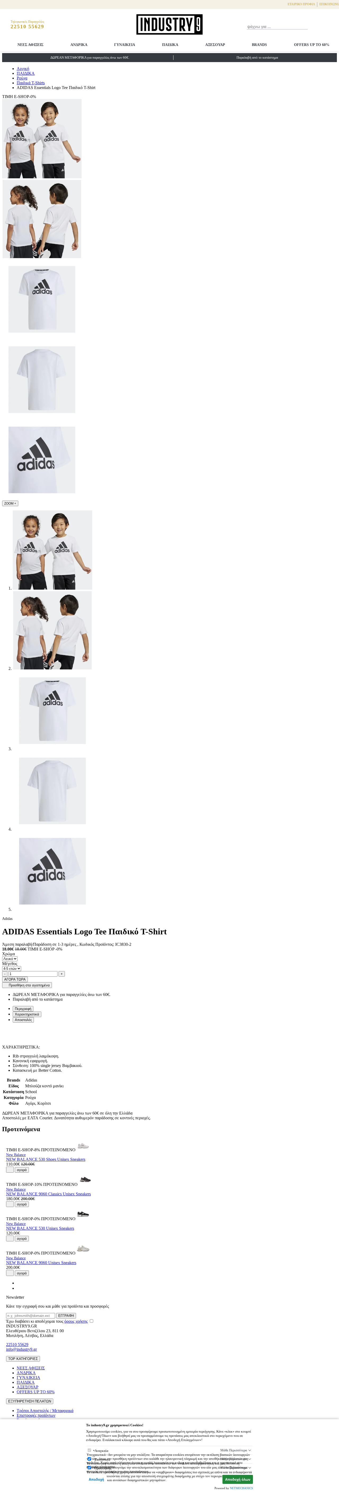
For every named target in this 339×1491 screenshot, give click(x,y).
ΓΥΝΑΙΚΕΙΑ (124, 45)
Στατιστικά (102, 1459)
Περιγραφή (23, 1009)
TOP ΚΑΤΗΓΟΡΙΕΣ (23, 1359)
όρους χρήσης (76, 1321)
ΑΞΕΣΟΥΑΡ (215, 45)
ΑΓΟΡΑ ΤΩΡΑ (15, 979)
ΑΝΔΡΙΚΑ (78, 45)
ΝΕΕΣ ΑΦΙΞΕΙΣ (30, 45)
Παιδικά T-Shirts (31, 83)
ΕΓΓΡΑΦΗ (66, 1316)
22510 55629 (17, 1344)
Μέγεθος (9, 963)
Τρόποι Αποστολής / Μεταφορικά (45, 1410)
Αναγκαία (101, 1451)
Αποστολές (23, 1020)
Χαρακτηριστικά (27, 1014)
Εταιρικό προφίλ (301, 4)
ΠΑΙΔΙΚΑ (170, 45)
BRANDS (259, 45)
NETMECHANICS (241, 1488)
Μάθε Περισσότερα (233, 1450)
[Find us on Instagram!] (19, 1288)
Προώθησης (103, 1468)
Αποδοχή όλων (237, 1479)
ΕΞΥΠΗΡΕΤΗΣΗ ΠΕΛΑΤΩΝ (29, 1401)
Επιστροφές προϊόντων (36, 1415)
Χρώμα (8, 954)
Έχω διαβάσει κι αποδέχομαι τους (47, 1321)
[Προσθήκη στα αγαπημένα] (10, 1169)
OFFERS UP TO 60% (311, 45)
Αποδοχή (96, 1479)
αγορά (22, 1170)
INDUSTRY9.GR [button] (21, 1326)
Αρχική (23, 68)
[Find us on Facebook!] (19, 1283)
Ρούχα (22, 78)
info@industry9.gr (21, 1349)
